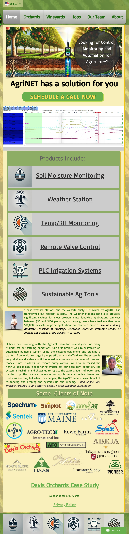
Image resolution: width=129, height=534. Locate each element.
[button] (121, 148)
